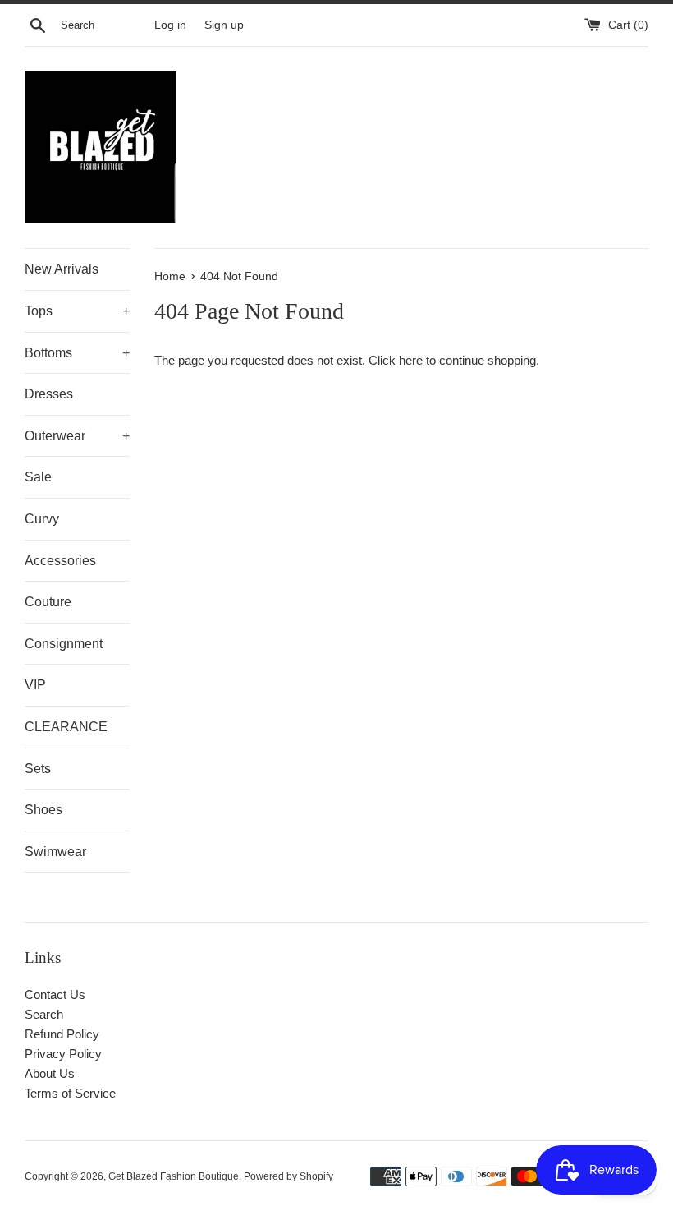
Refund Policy (62, 1034)
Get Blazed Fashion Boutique (173, 1176)
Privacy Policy (63, 1054)
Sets (38, 769)
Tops (77, 311)
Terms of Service (70, 1093)
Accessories (60, 561)
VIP (35, 685)
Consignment (64, 644)
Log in (170, 25)
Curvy (42, 519)
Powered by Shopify (288, 1176)
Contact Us (55, 994)
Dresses (49, 394)
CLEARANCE (66, 727)
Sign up (224, 25)
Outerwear (77, 436)
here (411, 360)
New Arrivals (61, 269)
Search (44, 1014)
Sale (38, 477)
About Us (50, 1073)
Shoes (43, 810)
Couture (48, 602)
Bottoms (77, 353)
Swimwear (55, 852)
